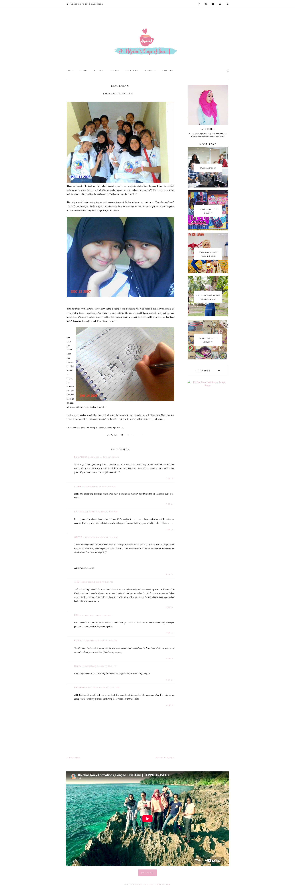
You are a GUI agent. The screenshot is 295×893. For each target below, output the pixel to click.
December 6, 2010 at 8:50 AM (101, 512)
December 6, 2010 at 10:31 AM (101, 537)
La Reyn (79, 511)
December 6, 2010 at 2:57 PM (97, 582)
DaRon (79, 666)
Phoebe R (80, 687)
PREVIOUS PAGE (164, 758)
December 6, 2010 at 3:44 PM (95, 615)
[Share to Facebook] (128, 435)
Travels (166, 71)
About (82, 71)
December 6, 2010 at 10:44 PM (101, 666)
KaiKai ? (79, 640)
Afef (77, 582)
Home (70, 71)
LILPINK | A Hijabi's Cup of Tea (151, 884)
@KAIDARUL (147, 873)
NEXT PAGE (74, 758)
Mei (76, 615)
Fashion (113, 71)
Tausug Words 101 (208, 168)
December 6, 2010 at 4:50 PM (101, 641)
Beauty (98, 71)
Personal (149, 71)
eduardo (80, 457)
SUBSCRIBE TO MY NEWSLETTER (86, 4)
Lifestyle (131, 71)
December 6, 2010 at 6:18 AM (100, 486)
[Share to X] (122, 435)
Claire (78, 486)
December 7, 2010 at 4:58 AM (104, 688)
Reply (170, 479)
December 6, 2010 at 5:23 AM (104, 457)
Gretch (79, 537)
